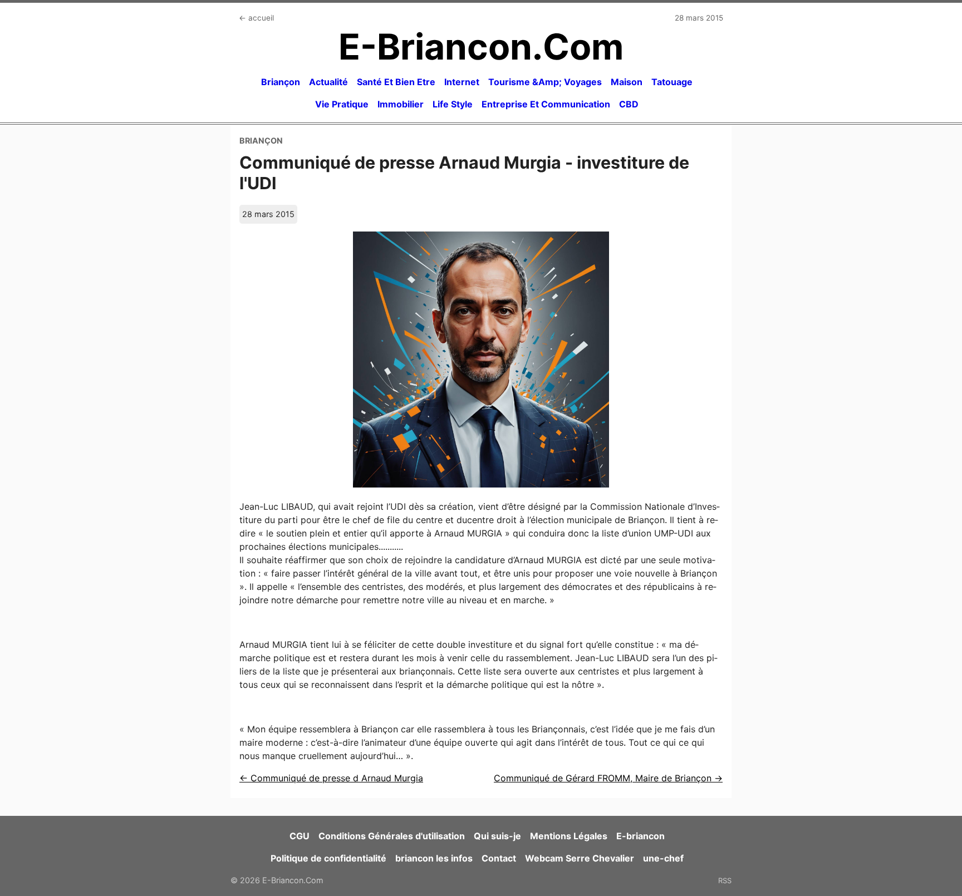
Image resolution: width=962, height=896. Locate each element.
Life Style (453, 104)
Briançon (280, 81)
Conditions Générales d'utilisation (391, 835)
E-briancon (640, 835)
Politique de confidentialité (328, 858)
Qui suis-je (497, 835)
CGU (299, 835)
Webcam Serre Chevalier (579, 858)
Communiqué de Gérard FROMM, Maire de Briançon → (608, 778)
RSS (725, 880)
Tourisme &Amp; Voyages (545, 81)
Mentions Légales (568, 835)
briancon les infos (434, 858)
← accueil (256, 17)
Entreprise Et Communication (546, 104)
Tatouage (672, 81)
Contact (499, 858)
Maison (626, 81)
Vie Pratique (342, 104)
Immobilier (400, 104)
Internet (461, 81)
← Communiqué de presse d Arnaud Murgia (331, 778)
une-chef (663, 858)
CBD (629, 104)
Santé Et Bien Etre (396, 81)
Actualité (328, 81)
